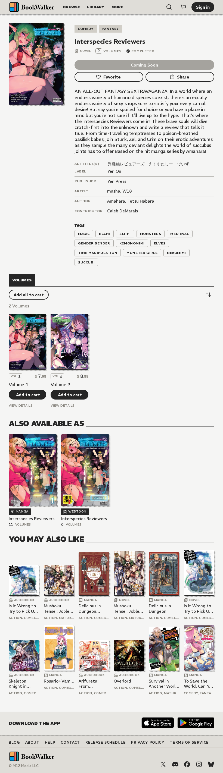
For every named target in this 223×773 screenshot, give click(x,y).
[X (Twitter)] (163, 764)
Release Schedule (105, 742)
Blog (14, 742)
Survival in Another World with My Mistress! (163, 683)
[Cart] (183, 7)
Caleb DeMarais (122, 210)
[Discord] (175, 764)
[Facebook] (187, 764)
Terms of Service (189, 742)
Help (50, 742)
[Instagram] (199, 764)
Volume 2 (60, 385)
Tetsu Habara (140, 201)
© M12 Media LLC (24, 766)
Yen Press (116, 181)
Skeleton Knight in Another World (23, 683)
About (32, 742)
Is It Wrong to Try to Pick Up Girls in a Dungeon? (22, 608)
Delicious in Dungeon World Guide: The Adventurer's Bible (92, 608)
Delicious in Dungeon (160, 608)
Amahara (116, 201)
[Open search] (169, 7)
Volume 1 (18, 385)
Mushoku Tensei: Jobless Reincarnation (58, 608)
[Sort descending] (208, 295)
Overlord (122, 681)
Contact (70, 742)
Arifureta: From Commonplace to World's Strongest (93, 683)
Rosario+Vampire (59, 681)
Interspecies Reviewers (31, 518)
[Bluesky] (211, 764)
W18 (127, 191)
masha (113, 191)
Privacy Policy (147, 742)
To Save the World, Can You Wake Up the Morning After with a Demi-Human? (199, 683)
